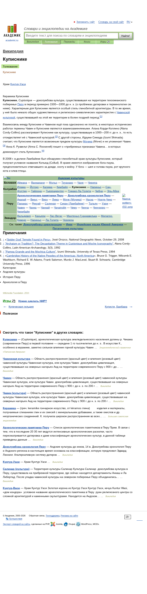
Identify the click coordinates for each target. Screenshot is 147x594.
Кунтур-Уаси (11, 461)
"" (30, 251)
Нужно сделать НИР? (32, 301)
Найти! (125, 35)
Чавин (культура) (14, 393)
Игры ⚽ (105, 41)
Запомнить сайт (86, 22)
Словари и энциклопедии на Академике (55, 29)
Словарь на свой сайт (111, 22)
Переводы (69, 41)
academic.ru (12, 40)
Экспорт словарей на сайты (16, 524)
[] (101, 116)
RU (128, 22)
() (72, 199)
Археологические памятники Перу (26, 427)
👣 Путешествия (14, 519)
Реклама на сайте (69, 515)
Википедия (33, 41)
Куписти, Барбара (116, 306)
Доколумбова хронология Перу (24, 446)
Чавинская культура (16, 358)
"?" (59, 243)
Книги (87, 41)
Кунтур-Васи (11, 488)
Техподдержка (53, 515)
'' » (29, 239)
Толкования (51, 41)
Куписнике (10, 339)
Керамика (9, 408)
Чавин (7, 377)
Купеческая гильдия (21, 306)
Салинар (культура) (16, 468)
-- (79, 191)
